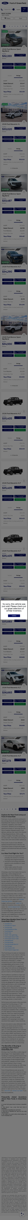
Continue (14, 615)
